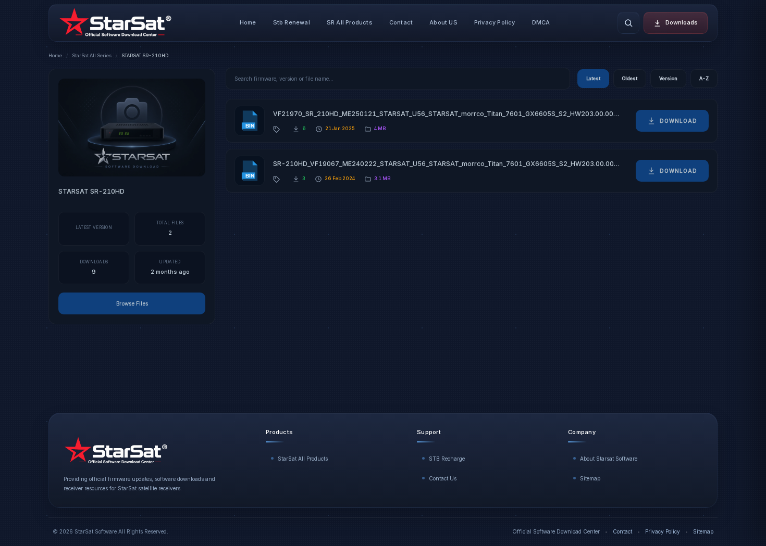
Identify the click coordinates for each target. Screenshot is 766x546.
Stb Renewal (291, 22)
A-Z (704, 78)
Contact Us (442, 478)
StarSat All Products (303, 458)
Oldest (629, 78)
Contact (401, 22)
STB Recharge (447, 458)
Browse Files (132, 303)
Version (668, 78)
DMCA (541, 22)
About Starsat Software (608, 458)
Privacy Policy (494, 22)
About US (443, 22)
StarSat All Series (92, 55)
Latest (593, 78)
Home (248, 22)
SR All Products (350, 22)
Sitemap (590, 478)
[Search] (628, 23)
